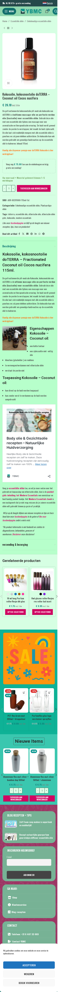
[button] (24, 692)
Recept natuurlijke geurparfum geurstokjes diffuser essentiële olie (36, 836)
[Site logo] (30, 11)
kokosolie (11, 217)
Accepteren (29, 965)
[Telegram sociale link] (43, 234)
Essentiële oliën (17, 21)
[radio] (8, 594)
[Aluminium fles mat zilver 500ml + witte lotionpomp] (42, 761)
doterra (11, 214)
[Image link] (29, 658)
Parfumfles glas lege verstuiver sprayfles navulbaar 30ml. (41, 719)
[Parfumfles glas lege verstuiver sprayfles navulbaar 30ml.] (41, 700)
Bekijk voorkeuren (29, 983)
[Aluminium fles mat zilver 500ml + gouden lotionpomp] (16, 761)
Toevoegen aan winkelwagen (33, 188)
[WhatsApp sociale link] (39, 234)
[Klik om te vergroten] (8, 83)
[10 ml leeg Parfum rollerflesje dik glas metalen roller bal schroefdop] (15, 579)
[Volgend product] (12, 28)
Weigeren (29, 974)
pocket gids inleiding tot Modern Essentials (28, 493)
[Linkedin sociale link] (36, 234)
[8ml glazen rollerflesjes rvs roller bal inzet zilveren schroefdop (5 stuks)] (42, 579)
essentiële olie (22, 214)
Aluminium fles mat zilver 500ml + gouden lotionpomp (16, 780)
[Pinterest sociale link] (31, 234)
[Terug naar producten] (8, 28)
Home (4, 21)
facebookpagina (16, 223)
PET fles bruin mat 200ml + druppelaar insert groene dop (16, 719)
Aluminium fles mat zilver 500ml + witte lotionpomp (42, 778)
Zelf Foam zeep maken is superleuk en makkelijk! (35, 823)
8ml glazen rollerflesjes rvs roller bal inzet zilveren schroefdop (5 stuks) (42, 603)
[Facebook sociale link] (19, 234)
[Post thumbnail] (11, 824)
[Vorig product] (4, 28)
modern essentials (23, 217)
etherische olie (35, 214)
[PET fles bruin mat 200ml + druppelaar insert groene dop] (16, 700)
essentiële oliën (16, 488)
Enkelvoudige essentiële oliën (39, 21)
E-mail (9, 857)
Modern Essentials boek (40, 499)
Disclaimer (16, 534)
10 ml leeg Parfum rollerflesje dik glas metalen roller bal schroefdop (15, 603)
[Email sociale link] (27, 234)
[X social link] (23, 234)
